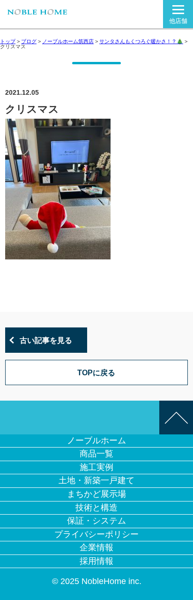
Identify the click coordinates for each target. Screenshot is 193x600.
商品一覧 (96, 453)
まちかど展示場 (96, 494)
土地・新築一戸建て (96, 480)
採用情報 (96, 561)
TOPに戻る (96, 372)
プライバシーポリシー (96, 534)
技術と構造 (96, 507)
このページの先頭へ (176, 417)
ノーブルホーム (96, 440)
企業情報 (96, 547)
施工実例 (96, 467)
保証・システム (96, 520)
